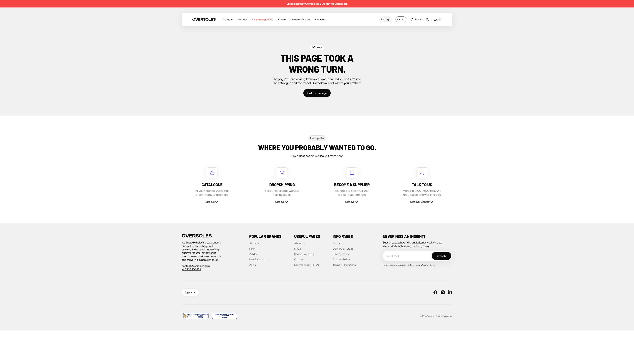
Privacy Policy (341, 254)
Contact (337, 243)
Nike (252, 248)
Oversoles (431, 316)
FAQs (297, 248)
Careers (298, 259)
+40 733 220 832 (191, 269)
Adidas (253, 254)
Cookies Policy (341, 259)
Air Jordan (255, 243)
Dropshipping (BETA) (306, 265)
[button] (415, 19)
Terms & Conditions (344, 265)
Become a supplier (305, 254)
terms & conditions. (425, 265)
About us (299, 243)
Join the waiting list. (336, 3)
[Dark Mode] (385, 19)
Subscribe (441, 256)
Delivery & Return (343, 248)
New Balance (256, 259)
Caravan (448, 316)
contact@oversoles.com (196, 266)
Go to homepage (317, 93)
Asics (252, 265)
